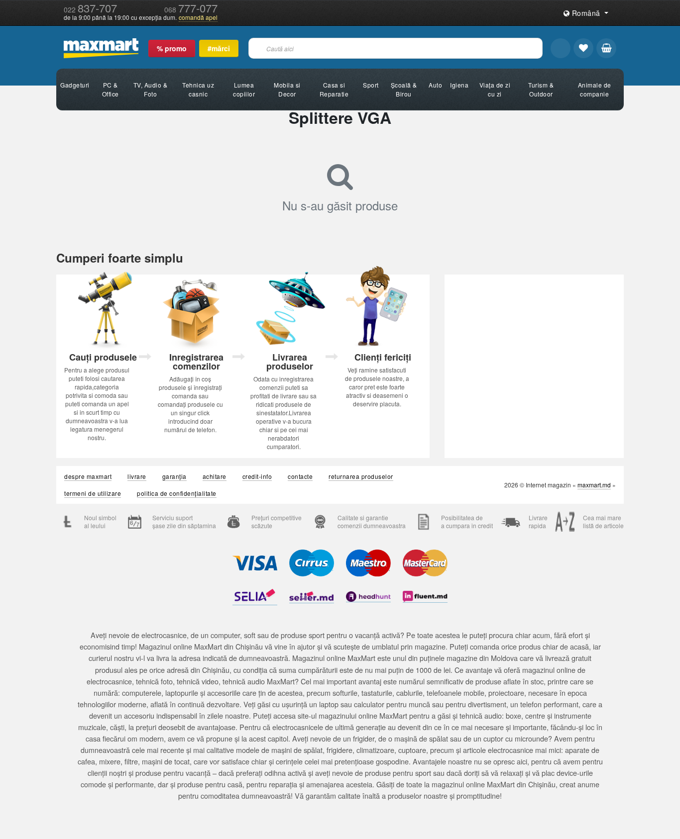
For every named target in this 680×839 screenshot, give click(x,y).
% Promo (172, 48)
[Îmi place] (583, 48)
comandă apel (198, 17)
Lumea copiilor (244, 89)
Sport (371, 85)
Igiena (459, 85)
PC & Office (110, 89)
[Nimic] (606, 48)
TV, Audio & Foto (150, 89)
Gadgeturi (75, 85)
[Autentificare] (560, 48)
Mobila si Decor (287, 89)
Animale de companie (594, 89)
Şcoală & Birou (404, 89)
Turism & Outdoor (541, 89)
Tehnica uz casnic (198, 89)
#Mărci (219, 48)
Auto (435, 85)
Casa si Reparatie (334, 89)
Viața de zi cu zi (495, 89)
